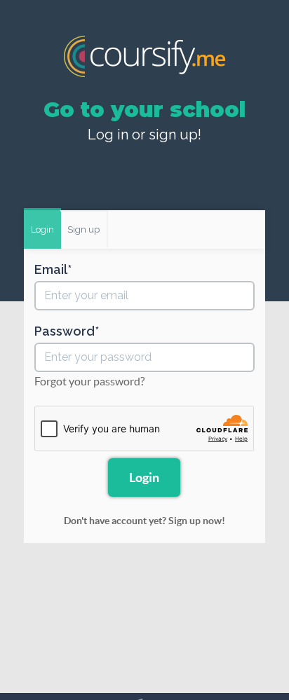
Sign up (83, 228)
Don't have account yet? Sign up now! (144, 520)
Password (64, 331)
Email (50, 270)
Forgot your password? (89, 381)
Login (42, 228)
